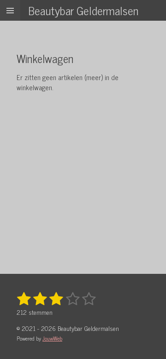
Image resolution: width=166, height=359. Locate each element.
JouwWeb (52, 338)
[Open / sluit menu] (10, 10)
